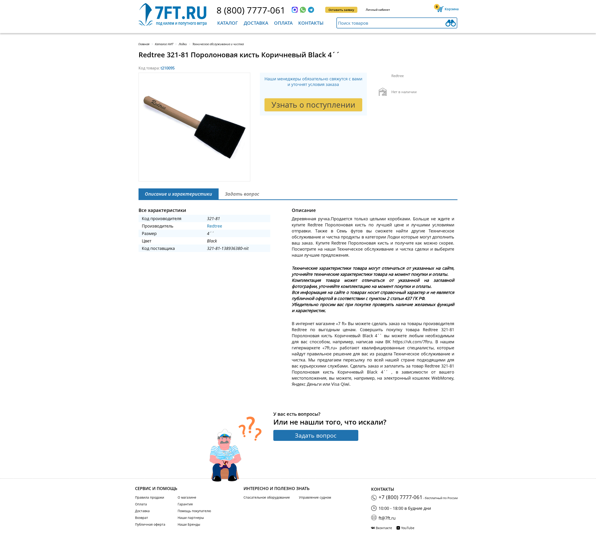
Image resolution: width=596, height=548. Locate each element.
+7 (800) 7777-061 (401, 497)
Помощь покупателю (194, 511)
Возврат (141, 517)
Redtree (214, 226)
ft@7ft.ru (387, 518)
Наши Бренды (189, 524)
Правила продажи (149, 497)
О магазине (187, 497)
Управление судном (315, 497)
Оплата (283, 23)
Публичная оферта (150, 524)
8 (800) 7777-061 (251, 10)
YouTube (407, 528)
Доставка (256, 23)
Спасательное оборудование (267, 497)
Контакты (311, 23)
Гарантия (185, 504)
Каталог (227, 23)
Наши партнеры (191, 517)
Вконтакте (384, 528)
